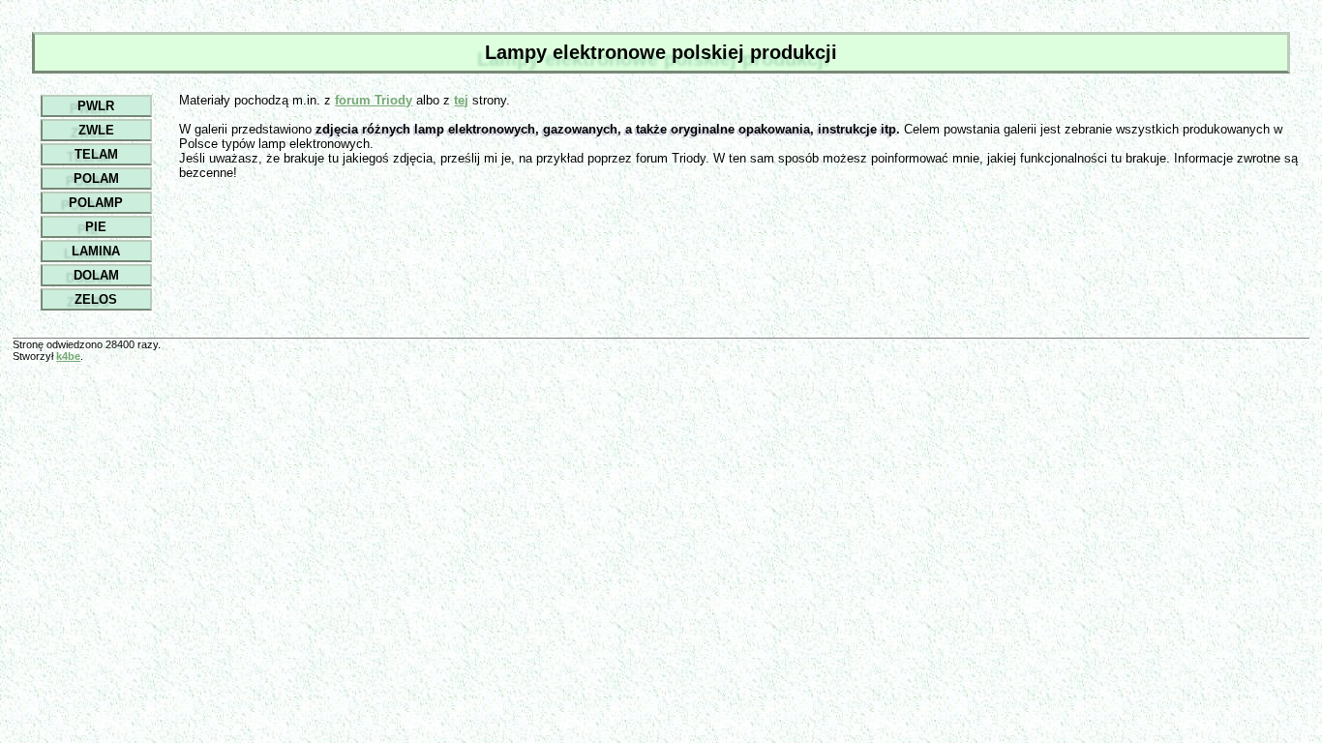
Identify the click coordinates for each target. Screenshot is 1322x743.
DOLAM (96, 275)
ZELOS (96, 299)
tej (461, 100)
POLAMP (96, 202)
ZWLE (96, 130)
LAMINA (96, 251)
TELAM (96, 154)
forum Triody (373, 100)
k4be (68, 356)
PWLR (95, 106)
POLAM (96, 178)
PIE (95, 227)
